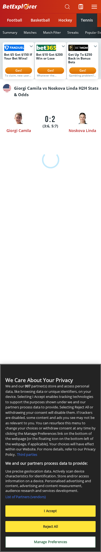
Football (14, 20)
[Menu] (94, 6)
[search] (67, 6)
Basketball (40, 20)
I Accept (50, 510)
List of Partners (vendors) (25, 496)
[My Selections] (81, 6)
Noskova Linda (82, 130)
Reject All (50, 526)
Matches (30, 32)
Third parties (27, 454)
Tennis (87, 20)
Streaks (73, 32)
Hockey (65, 20)
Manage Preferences (50, 541)
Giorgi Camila (18, 130)
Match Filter (52, 32)
